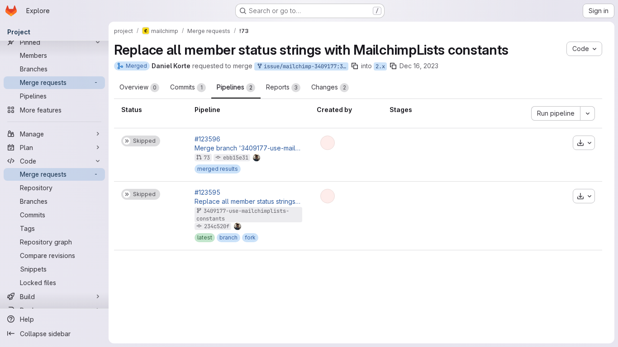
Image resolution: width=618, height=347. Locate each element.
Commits (186, 87)
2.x (380, 66)
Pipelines (234, 87)
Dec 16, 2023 (418, 66)
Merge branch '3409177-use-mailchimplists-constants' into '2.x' (248, 148)
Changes (328, 87)
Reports (282, 87)
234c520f (216, 226)
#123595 (207, 192)
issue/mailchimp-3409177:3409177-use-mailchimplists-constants (304, 66)
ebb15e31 (235, 157)
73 (207, 157)
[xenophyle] (327, 143)
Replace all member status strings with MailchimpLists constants (248, 201)
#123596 (207, 139)
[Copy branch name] (354, 66)
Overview (138, 87)
